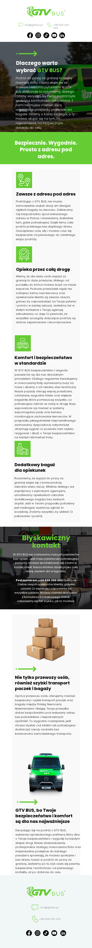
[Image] (49, 25)
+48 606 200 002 (61, 26)
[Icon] (54, 35)
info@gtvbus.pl (34, 25)
